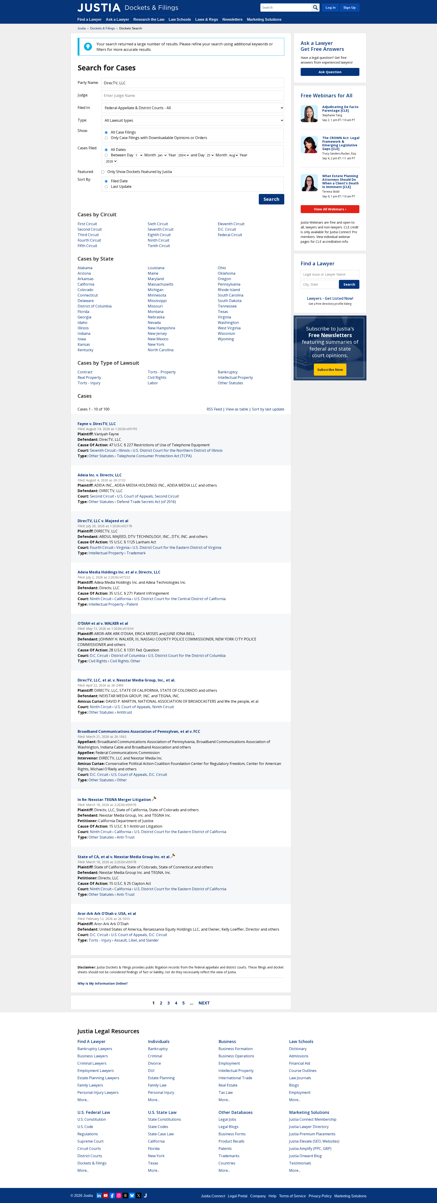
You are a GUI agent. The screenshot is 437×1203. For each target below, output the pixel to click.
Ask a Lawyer (118, 19)
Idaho (82, 322)
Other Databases (235, 1112)
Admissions (298, 1055)
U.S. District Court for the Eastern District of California (180, 831)
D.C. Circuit (227, 229)
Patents (225, 1148)
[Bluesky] (132, 1195)
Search (271, 199)
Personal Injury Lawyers (98, 1092)
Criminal (155, 1055)
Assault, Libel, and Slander (136, 940)
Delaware (86, 300)
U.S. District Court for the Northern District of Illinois (178, 450)
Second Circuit (90, 229)
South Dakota (229, 300)
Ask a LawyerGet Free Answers (322, 45)
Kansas (84, 344)
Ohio (222, 267)
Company (258, 1196)
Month (150, 154)
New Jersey (157, 333)
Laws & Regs (206, 19)
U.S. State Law (162, 1112)
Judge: (83, 95)
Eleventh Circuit (231, 223)
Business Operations (236, 1055)
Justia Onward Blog (305, 1155)
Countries (226, 1163)
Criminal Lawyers (92, 1063)
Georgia (84, 317)
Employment (229, 1063)
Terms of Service (292, 1196)
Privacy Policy (320, 1196)
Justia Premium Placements (312, 1133)
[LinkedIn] (99, 1195)
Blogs (294, 1085)
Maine (153, 273)
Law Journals (300, 1077)
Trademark (136, 552)
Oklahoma (226, 273)
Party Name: (88, 82)
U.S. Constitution (91, 1119)
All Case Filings (123, 132)
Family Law (157, 1085)
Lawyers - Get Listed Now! (330, 298)
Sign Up (349, 7)
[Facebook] (112, 1195)
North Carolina (160, 349)
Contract (85, 371)
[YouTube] (105, 1195)
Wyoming (226, 338)
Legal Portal (237, 1196)
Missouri (155, 306)
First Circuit (87, 223)
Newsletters (232, 19)
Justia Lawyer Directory (309, 1126)
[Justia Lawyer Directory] (145, 1195)
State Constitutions (164, 1119)
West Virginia (229, 327)
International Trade (235, 1077)
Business (227, 1041)
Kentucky (85, 349)
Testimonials (300, 1163)
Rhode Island (229, 289)
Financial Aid (299, 1063)
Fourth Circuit (89, 240)
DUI (151, 1070)
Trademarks (228, 1155)
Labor (153, 382)
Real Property (89, 377)
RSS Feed (214, 409)
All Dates (118, 149)
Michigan (155, 289)
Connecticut (88, 295)
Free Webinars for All (326, 95)
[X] (138, 1195)
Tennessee (227, 306)
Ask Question (330, 72)
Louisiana (156, 267)
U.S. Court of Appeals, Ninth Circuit (144, 706)
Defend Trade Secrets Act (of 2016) (146, 501)
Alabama (85, 267)
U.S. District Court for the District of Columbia (187, 655)
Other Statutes (230, 382)
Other (122, 779)
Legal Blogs (228, 1126)
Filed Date (119, 180)
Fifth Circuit (87, 245)
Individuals (159, 1041)
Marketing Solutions (264, 19)
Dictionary (298, 1048)
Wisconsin (226, 333)
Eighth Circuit (159, 234)
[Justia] (99, 7)
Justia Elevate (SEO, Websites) (314, 1141)
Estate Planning (161, 1077)
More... (83, 1099)
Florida (83, 311)
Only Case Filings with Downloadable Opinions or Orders (159, 137)
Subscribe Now (330, 369)
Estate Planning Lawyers (98, 1077)
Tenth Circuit (159, 245)
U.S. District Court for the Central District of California (180, 598)
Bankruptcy (228, 371)
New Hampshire (161, 327)
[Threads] (125, 1195)
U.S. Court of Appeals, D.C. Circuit (139, 774)
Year (172, 154)
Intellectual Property (235, 377)
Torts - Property (162, 371)
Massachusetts (160, 284)
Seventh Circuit (160, 229)
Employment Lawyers (95, 1070)
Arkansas (86, 278)
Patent (132, 604)
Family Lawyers (90, 1085)
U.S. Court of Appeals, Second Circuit (148, 496)
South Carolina (230, 295)
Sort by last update (268, 409)
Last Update (121, 186)
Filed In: (84, 107)
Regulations (87, 1133)
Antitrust (124, 712)
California (86, 284)
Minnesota (157, 295)
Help (272, 1196)
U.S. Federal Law (93, 1112)
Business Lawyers (92, 1055)
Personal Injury (161, 1092)
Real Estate (227, 1085)
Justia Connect (213, 1196)
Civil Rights (157, 377)
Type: (82, 120)
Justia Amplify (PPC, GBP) (310, 1148)
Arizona (84, 273)
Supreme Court (90, 1141)
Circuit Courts (89, 1148)
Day (130, 154)
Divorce (154, 1063)
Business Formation (235, 1048)
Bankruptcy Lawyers (94, 1048)
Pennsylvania (229, 284)
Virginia (224, 317)
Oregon (224, 278)
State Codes (158, 1126)
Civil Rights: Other (125, 660)
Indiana (84, 333)
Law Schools (180, 19)
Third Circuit (88, 234)
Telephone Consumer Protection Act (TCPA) (154, 455)
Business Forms (232, 1133)
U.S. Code (85, 1126)
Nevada (154, 322)
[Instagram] (119, 1195)
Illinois (83, 327)
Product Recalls (231, 1141)
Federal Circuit (230, 234)
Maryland (156, 278)
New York (156, 344)
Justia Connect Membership (312, 1119)
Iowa (82, 338)
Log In (331, 7)
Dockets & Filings (92, 1163)
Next (204, 1003)
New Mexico (158, 338)
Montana (155, 311)
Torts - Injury (89, 382)
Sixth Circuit (158, 223)
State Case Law (161, 1133)
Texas (223, 311)
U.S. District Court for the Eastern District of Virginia (176, 547)
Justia (88, 1196)
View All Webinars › (330, 209)
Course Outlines (303, 1070)
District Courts (89, 1155)
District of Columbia (95, 306)
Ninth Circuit (158, 240)
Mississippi (157, 300)
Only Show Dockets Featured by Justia (139, 171)
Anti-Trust (126, 837)
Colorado (85, 289)
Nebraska (156, 317)
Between (118, 154)
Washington (228, 322)
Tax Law (225, 1092)
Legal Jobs (227, 1119)
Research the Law (148, 19)
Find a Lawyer (89, 19)
